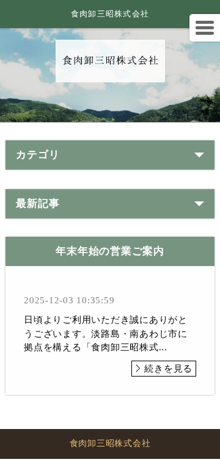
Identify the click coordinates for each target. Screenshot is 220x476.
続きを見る (168, 368)
